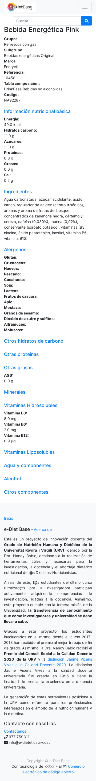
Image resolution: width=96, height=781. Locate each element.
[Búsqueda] (86, 21)
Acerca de (43, 529)
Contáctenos (15, 731)
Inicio (8, 518)
